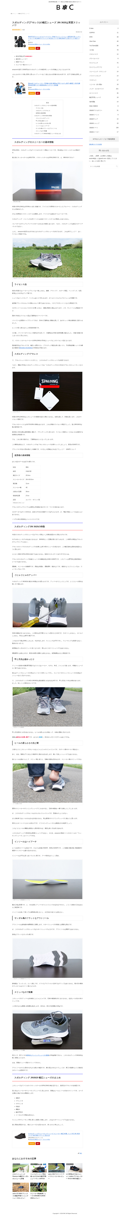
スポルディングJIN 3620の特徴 (43, 115)
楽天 (38, 48)
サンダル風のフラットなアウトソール (46, 128)
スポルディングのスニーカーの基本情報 (45, 105)
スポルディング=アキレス (43, 110)
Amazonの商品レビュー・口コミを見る (40, 44)
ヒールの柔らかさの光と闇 (43, 123)
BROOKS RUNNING (25, 348)
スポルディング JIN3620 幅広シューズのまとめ (47, 133)
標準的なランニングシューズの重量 (37, 1055)
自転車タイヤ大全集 (95, 144)
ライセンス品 (39, 108)
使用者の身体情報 (41, 113)
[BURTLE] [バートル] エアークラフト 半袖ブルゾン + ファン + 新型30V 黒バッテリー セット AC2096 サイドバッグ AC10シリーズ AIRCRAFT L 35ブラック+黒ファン (54, 38)
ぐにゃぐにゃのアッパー (42, 118)
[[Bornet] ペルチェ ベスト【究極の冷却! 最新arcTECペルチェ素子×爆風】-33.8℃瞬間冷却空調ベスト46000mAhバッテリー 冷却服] (20, 88)
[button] (117, 166)
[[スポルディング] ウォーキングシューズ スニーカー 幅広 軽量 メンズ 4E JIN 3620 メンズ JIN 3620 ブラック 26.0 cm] (20, 1136)
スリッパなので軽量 (41, 131)
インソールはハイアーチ (42, 126)
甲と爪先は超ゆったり (42, 120)
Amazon (32, 48)
